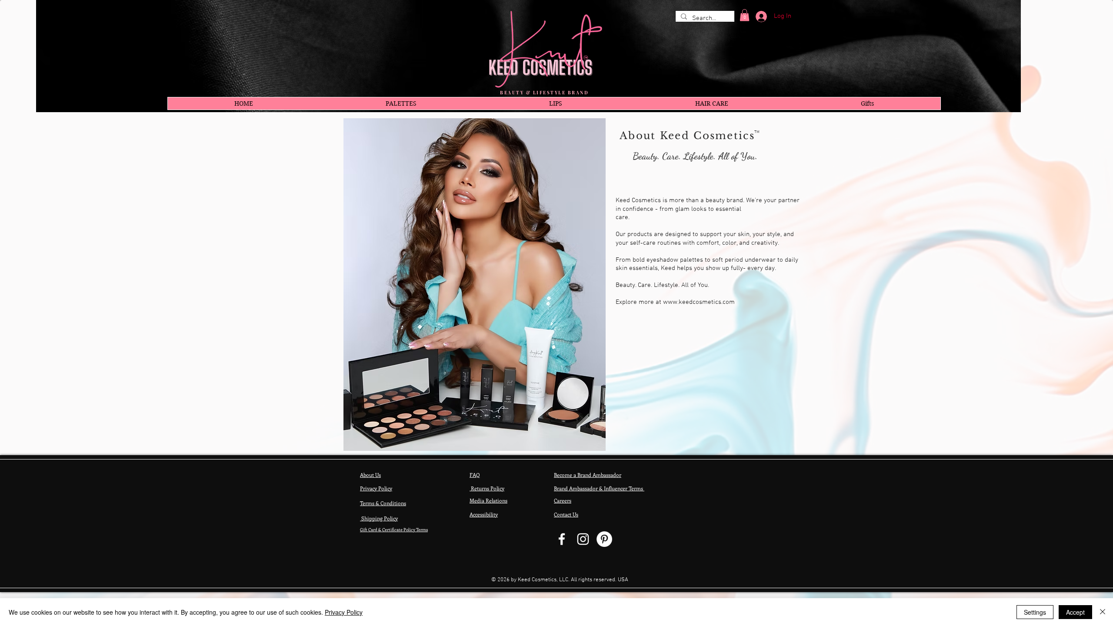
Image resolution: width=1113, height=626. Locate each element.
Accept (1075, 612)
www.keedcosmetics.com (699, 302)
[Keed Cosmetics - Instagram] (583, 539)
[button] (745, 15)
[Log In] (758, 16)
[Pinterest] (604, 539)
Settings (1035, 612)
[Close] (1102, 612)
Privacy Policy (344, 612)
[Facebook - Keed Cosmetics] (562, 539)
